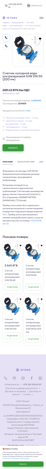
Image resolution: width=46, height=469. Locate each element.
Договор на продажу (15, 391)
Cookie (26, 394)
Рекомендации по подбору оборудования (18, 138)
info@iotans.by (12, 384)
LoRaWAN (36, 100)
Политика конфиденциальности (21, 388)
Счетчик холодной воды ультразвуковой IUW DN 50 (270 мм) (33, 325)
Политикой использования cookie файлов (16, 458)
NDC (28, 110)
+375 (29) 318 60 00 (32, 384)
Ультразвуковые (15, 26)
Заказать (13, 147)
